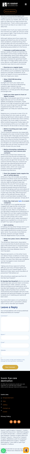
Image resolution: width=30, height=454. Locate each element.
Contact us (6, 408)
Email (3, 342)
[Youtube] (18, 421)
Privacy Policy (6, 416)
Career (5, 411)
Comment (4, 316)
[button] (25, 4)
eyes (20, 201)
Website (3, 350)
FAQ (4, 401)
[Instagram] (15, 421)
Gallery (5, 405)
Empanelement (8, 398)
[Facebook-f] (11, 421)
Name (3, 334)
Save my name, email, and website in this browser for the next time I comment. (13, 360)
